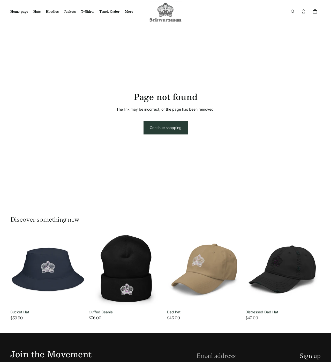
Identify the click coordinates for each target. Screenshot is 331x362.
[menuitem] (129, 11)
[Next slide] (78, 270)
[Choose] (77, 299)
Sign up (310, 355)
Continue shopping (166, 127)
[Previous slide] (18, 270)
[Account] (303, 11)
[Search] (292, 11)
